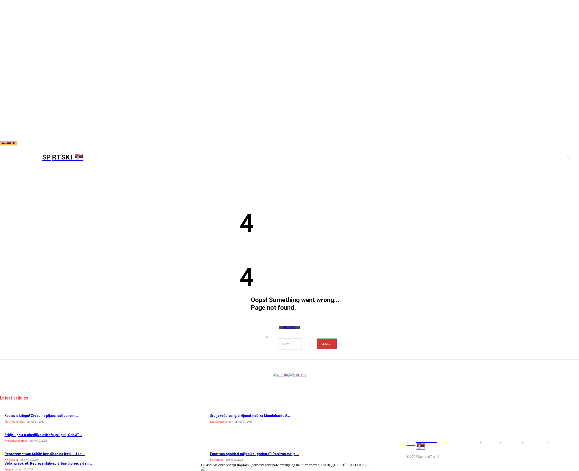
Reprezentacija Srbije (221, 421)
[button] (568, 157)
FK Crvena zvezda (14, 421)
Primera (9, 469)
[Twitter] (46, 143)
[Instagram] (39, 143)
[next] (20, 143)
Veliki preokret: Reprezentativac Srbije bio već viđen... (48, 463)
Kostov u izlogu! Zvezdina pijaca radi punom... (41, 415)
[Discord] (24, 143)
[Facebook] (31, 143)
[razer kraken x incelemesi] (289, 469)
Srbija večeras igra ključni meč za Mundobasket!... (250, 415)
